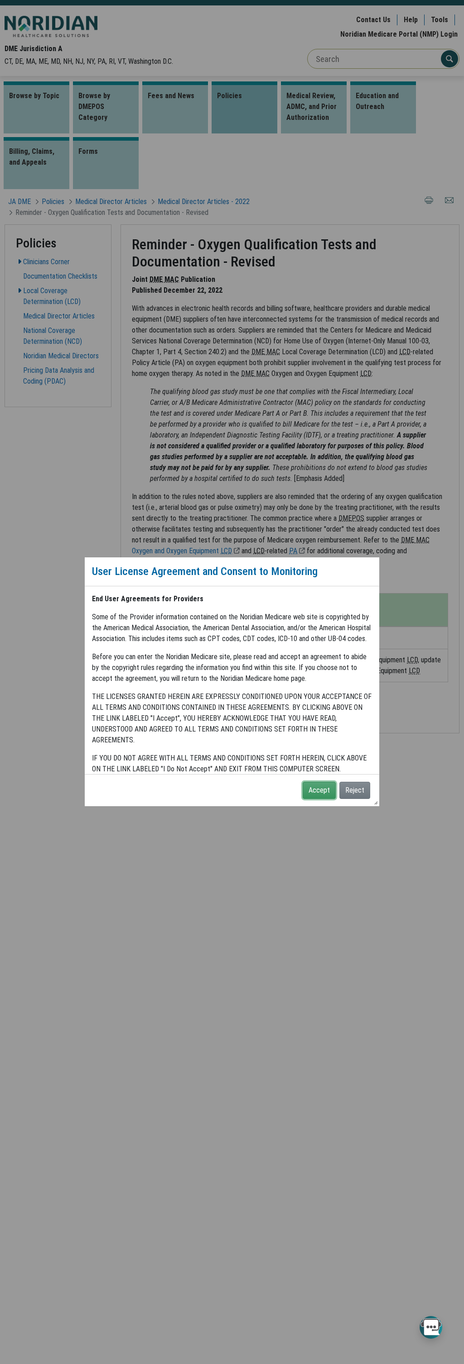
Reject (354, 790)
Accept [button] (319, 790)
